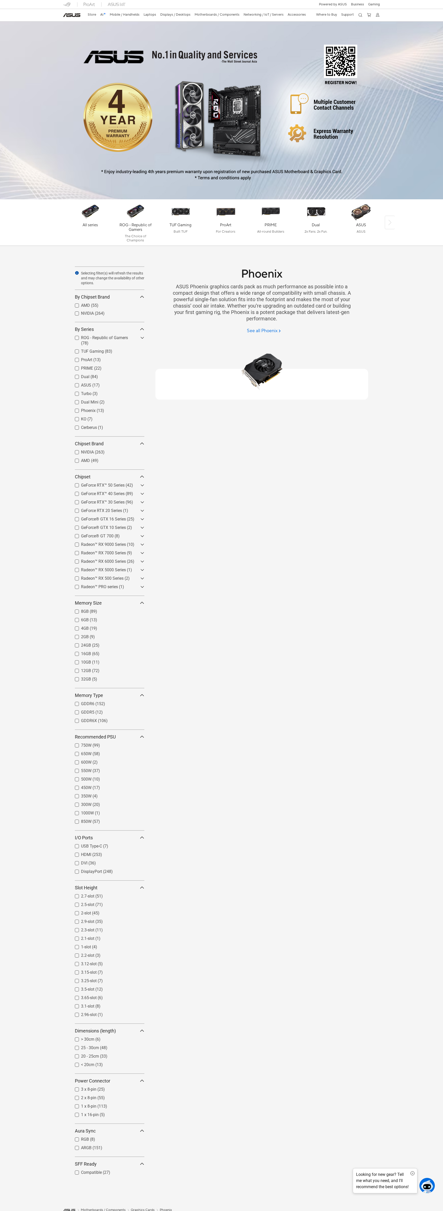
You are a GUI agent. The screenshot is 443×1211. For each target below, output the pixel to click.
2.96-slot (82, 1013)
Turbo (80, 392)
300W (80, 803)
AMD (79, 304)
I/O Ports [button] (84, 837)
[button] (374, 4)
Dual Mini (83, 400)
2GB (79, 635)
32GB (80, 677)
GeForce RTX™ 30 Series (96, 500)
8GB (79, 610)
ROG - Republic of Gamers (98, 336)
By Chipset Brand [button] (92, 297)
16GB (80, 652)
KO (77, 417)
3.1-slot (81, 1004)
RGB (79, 1138)
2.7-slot (81, 894)
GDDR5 (81, 710)
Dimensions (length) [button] (95, 1030)
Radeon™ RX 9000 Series (97, 543)
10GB (80, 660)
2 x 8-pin (82, 1096)
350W (80, 794)
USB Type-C (85, 844)
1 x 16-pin (84, 1113)
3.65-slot (82, 996)
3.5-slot (81, 988)
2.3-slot (81, 928)
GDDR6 (81, 702)
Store (92, 15)
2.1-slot (81, 937)
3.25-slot (82, 979)
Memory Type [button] (89, 695)
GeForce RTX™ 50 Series (96, 483)
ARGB (80, 1146)
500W (80, 777)
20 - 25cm (84, 1054)
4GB (79, 627)
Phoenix (82, 409)
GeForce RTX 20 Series (95, 509)
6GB (79, 618)
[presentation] (77, 273)
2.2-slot (81, 954)
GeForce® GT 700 (91, 534)
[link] (71, 15)
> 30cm (81, 1038)
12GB (80, 669)
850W (80, 820)
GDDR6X (83, 719)
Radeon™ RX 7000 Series (97, 551)
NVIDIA (81, 312)
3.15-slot (82, 971)
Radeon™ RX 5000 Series (97, 568)
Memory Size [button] (88, 603)
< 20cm (81, 1063)
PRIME (81, 367)
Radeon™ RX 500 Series (96, 577)
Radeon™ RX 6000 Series (97, 560)
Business (357, 4)
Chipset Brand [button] (89, 443)
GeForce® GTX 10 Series (97, 526)
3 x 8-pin (82, 1088)
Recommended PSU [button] (95, 737)
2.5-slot (81, 903)
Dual (79, 375)
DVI (78, 861)
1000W (81, 811)
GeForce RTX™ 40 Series (96, 492)
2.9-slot (81, 920)
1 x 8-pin (82, 1104)
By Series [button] (84, 329)
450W (80, 786)
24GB (80, 644)
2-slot (80, 911)
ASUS (80, 383)
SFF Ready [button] (86, 1164)
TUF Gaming (86, 350)
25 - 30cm (84, 1046)
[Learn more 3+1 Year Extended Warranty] (221, 198)
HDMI (80, 853)
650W (80, 752)
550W (80, 769)
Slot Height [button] (86, 887)
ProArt (80, 358)
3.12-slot (82, 962)
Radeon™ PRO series (93, 585)
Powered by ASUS (333, 4)
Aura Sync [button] (85, 1131)
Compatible (85, 1171)
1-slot (80, 945)
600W (80, 761)
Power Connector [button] (92, 1081)
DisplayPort (85, 870)
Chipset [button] (82, 476)
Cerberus (83, 426)
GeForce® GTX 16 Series (97, 517)
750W (80, 744)
